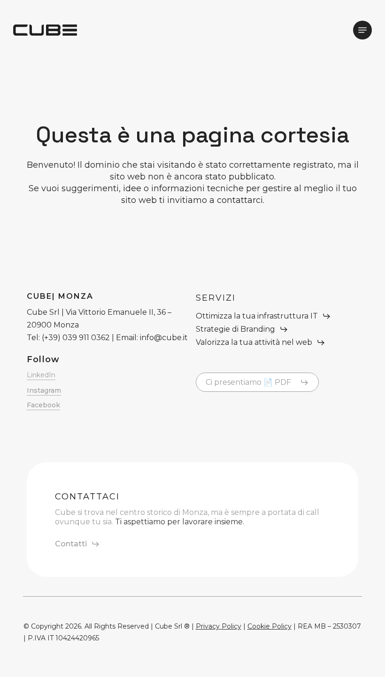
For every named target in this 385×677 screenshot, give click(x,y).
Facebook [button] (43, 405)
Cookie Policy (269, 626)
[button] (362, 30)
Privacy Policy (218, 626)
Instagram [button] (44, 390)
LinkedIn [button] (41, 375)
